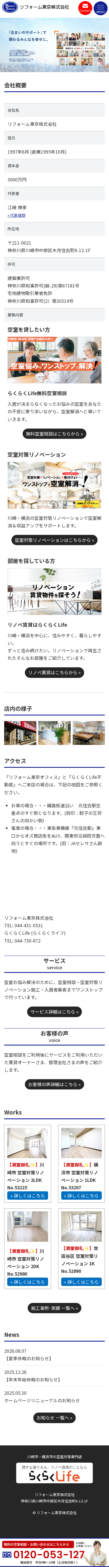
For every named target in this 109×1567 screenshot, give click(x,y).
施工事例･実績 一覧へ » (54, 1308)
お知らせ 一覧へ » (54, 1417)
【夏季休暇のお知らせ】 (28, 1358)
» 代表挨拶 (17, 215)
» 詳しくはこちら (27, 1195)
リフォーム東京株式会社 (44, 7)
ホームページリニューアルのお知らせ (42, 1400)
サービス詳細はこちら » (54, 1011)
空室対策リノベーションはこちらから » (54, 540)
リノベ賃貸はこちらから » (54, 672)
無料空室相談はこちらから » (54, 433)
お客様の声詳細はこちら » (54, 1084)
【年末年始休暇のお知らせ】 (33, 1379)
